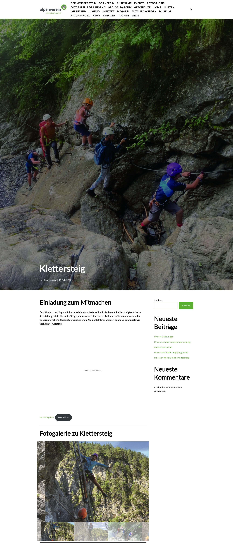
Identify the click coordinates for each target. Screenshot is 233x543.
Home (157, 7)
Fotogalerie (156, 3)
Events (139, 3)
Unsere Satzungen (164, 336)
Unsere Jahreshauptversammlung (172, 342)
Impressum (78, 11)
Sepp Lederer (50, 280)
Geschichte (142, 7)
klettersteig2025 (47, 417)
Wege (135, 15)
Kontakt (108, 11)
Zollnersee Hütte (163, 347)
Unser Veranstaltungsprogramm (171, 352)
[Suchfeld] (191, 9)
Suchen (158, 300)
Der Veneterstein (83, 3)
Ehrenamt (124, 3)
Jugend (94, 11)
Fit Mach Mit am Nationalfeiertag (171, 357)
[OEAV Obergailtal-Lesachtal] (53, 9)
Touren (123, 15)
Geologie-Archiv (119, 7)
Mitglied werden (144, 11)
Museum (165, 11)
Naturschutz (80, 15)
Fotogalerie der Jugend (88, 7)
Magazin (123, 11)
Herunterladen (63, 417)
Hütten (169, 7)
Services (109, 15)
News (96, 15)
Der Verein (106, 3)
